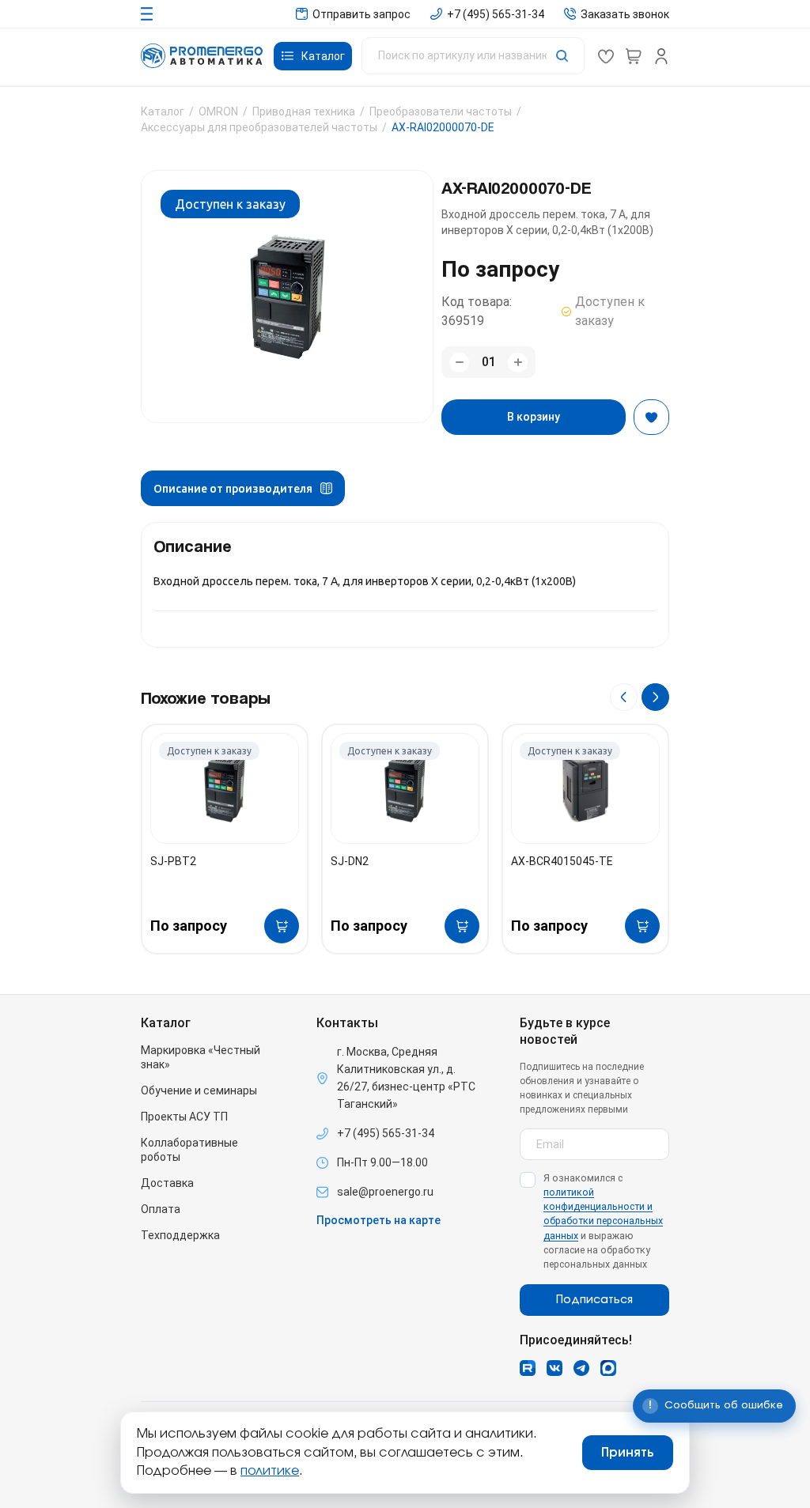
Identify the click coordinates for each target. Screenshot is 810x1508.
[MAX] (608, 1368)
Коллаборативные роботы (189, 1149)
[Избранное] (606, 56)
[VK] (554, 1368)
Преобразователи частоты (440, 111)
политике (269, 1471)
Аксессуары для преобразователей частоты (259, 127)
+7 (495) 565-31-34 (385, 1133)
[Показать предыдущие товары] (624, 697)
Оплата (160, 1209)
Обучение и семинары (199, 1090)
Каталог (162, 111)
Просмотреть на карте (378, 1220)
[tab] (243, 488)
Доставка (167, 1183)
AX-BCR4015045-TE (562, 861)
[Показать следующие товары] (655, 697)
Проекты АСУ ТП (184, 1116)
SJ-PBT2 (173, 861)
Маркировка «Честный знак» (200, 1057)
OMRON (218, 111)
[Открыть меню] (147, 14)
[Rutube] (528, 1368)
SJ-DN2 (350, 861)
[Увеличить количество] (518, 362)
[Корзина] (634, 56)
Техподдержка (180, 1235)
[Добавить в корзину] (281, 926)
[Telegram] (581, 1368)
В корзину (533, 416)
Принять (627, 1452)
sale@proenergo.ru (385, 1191)
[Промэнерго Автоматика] (202, 55)
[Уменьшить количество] (459, 362)
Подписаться (594, 1300)
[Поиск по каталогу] (473, 55)
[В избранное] (651, 417)
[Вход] (661, 56)
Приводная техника (303, 111)
